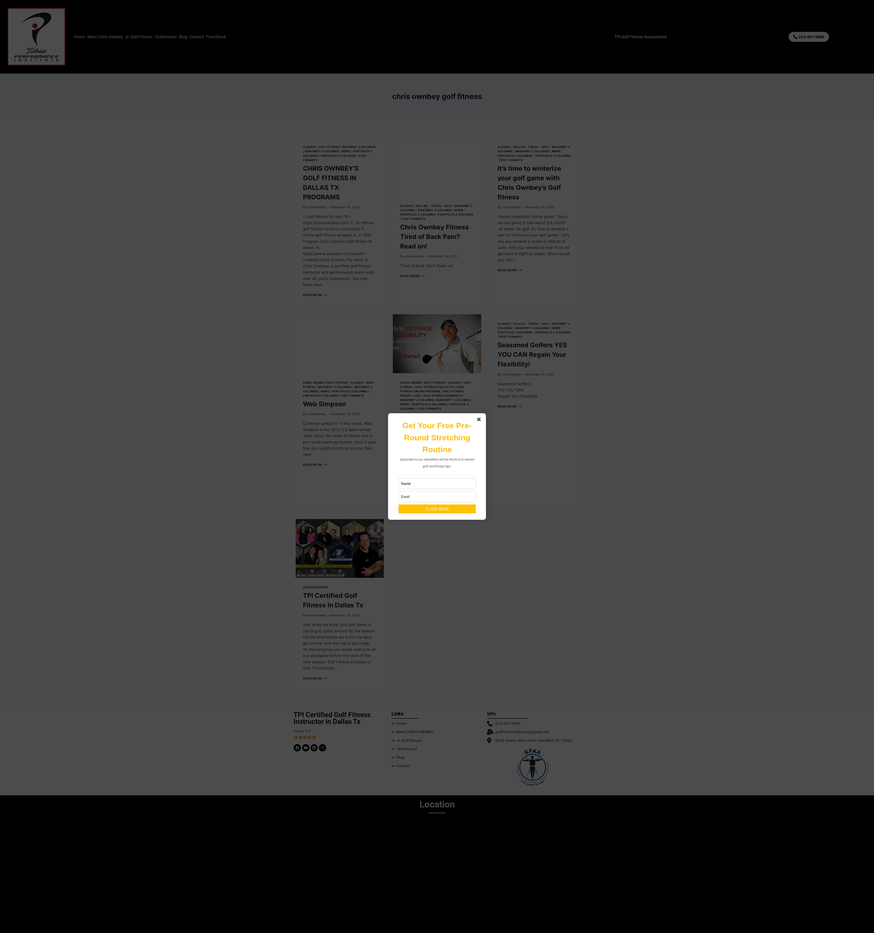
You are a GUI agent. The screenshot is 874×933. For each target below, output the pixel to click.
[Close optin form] (480, 420)
